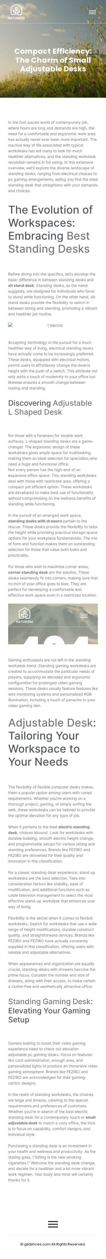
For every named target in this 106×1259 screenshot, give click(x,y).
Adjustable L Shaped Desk (50, 407)
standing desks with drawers (35, 521)
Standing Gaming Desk (49, 1001)
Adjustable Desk (50, 722)
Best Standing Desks (49, 242)
